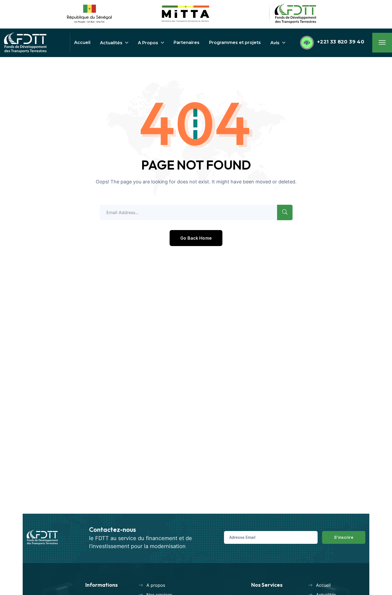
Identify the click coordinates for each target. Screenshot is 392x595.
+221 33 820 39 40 (340, 42)
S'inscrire (343, 537)
